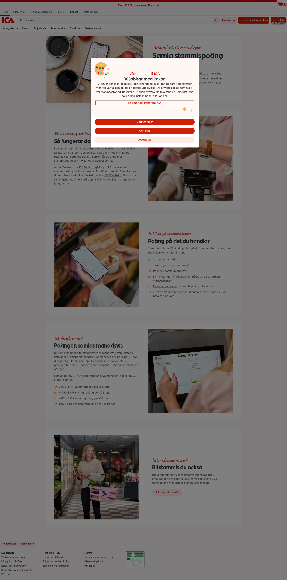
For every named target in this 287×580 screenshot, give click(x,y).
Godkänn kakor (145, 121)
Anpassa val (144, 139)
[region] (145, 102)
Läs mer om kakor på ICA (144, 103)
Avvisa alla (144, 130)
